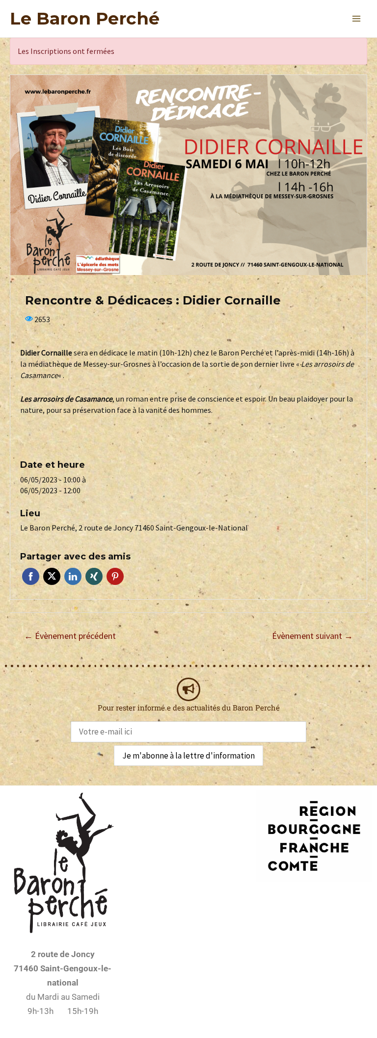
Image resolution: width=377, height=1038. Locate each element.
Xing (94, 576)
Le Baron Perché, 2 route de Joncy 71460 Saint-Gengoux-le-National (134, 527)
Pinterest (115, 576)
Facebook (30, 576)
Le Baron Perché (85, 18)
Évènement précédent (70, 635)
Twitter (51, 576)
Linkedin (72, 576)
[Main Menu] (356, 18)
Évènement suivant (312, 635)
